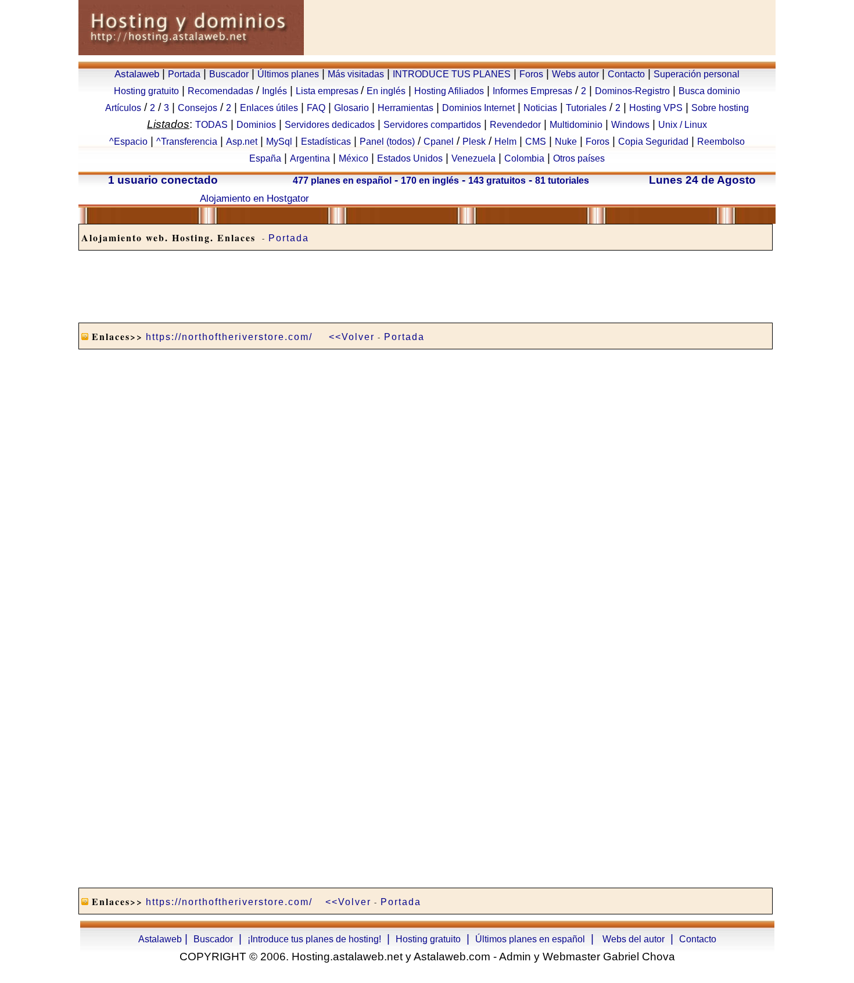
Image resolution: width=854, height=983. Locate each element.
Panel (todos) (387, 141)
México (353, 158)
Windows (630, 125)
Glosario (351, 108)
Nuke (566, 141)
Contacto (626, 74)
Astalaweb (136, 74)
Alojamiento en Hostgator (254, 198)
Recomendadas (220, 91)
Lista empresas (328, 91)
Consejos (197, 108)
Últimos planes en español (530, 939)
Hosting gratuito (146, 91)
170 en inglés (430, 180)
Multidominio (576, 125)
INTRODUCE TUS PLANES (452, 74)
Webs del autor (633, 939)
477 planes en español (342, 180)
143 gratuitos (497, 180)
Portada (184, 74)
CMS (535, 141)
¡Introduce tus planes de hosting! (314, 939)
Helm (505, 141)
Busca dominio (709, 91)
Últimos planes (288, 74)
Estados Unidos (410, 158)
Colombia (524, 158)
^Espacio (128, 141)
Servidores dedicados (330, 125)
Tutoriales (586, 108)
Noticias (540, 108)
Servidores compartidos (432, 125)
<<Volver (352, 337)
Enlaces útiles (269, 108)
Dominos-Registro (632, 91)
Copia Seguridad (653, 141)
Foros (531, 74)
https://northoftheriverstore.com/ (229, 337)
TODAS (211, 125)
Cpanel (439, 141)
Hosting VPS (656, 108)
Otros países (579, 158)
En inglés (386, 91)
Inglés (274, 91)
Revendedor (515, 125)
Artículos (123, 108)
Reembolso (721, 141)
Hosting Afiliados (449, 91)
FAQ (316, 108)
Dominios (256, 125)
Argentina (310, 158)
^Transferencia (186, 141)
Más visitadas (356, 74)
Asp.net (241, 141)
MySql (279, 141)
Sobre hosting (720, 108)
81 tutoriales (562, 180)
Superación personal (697, 74)
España (265, 158)
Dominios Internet (478, 108)
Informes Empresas (532, 91)
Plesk (474, 141)
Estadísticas (326, 141)
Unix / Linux (682, 125)
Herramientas (405, 108)
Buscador (229, 74)
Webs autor (575, 74)
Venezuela (473, 158)
